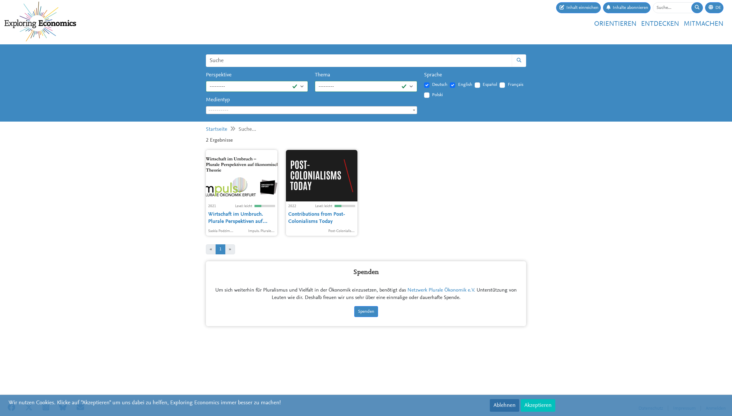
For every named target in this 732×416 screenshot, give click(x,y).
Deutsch (439, 84)
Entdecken (660, 24)
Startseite (216, 129)
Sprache (433, 75)
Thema (322, 75)
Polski (437, 95)
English (465, 84)
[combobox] (311, 110)
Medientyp (218, 100)
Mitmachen (703, 24)
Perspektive (219, 75)
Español (490, 84)
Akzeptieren (538, 405)
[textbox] (311, 110)
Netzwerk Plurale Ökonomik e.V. (441, 290)
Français (515, 84)
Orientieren (615, 24)
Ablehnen (505, 405)
